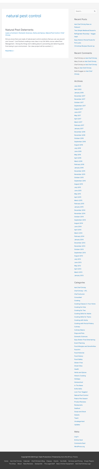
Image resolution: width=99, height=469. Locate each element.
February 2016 (79, 164)
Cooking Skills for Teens (82, 317)
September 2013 (80, 253)
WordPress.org (79, 446)
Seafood (77, 408)
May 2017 (77, 115)
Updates (77, 425)
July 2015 (77, 187)
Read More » (9, 51)
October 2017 (79, 102)
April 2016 (77, 158)
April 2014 (77, 230)
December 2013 (79, 243)
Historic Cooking (80, 376)
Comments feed (79, 443)
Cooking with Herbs (81, 320)
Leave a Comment (11, 33)
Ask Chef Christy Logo (83, 464)
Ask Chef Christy (91, 58)
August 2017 (78, 109)
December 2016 (79, 132)
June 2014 (78, 226)
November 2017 (79, 99)
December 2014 (79, 210)
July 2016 (77, 148)
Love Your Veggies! (80, 392)
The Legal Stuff (49, 464)
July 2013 (77, 259)
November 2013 (79, 246)
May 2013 (77, 266)
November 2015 (79, 174)
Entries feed (78, 440)
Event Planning (79, 343)
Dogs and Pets (79, 333)
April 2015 (77, 197)
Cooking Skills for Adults (82, 314)
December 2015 (79, 171)
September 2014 (80, 220)
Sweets (76, 415)
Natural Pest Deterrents (19, 29)
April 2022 (77, 89)
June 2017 (77, 112)
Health (76, 369)
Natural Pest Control (53, 33)
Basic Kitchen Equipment (65, 464)
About (19, 464)
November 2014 (79, 213)
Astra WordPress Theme (69, 457)
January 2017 (78, 128)
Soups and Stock (80, 412)
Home (6, 461)
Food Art (77, 349)
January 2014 (79, 239)
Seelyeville (38, 464)
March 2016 (78, 161)
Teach (76, 418)
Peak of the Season (81, 398)
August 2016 (78, 145)
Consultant (78, 297)
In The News (78, 385)
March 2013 (78, 272)
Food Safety (78, 359)
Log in (76, 437)
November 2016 (79, 135)
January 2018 (78, 93)
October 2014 (79, 217)
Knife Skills (78, 389)
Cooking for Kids (80, 307)
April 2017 (77, 119)
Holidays (77, 379)
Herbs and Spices (39, 33)
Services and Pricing (75, 461)
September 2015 (80, 181)
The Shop (12, 464)
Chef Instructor (79, 294)
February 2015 (79, 204)
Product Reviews (80, 402)
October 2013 (79, 249)
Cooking (77, 300)
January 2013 (79, 275)
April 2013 (77, 269)
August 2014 (78, 223)
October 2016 (79, 138)
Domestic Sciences (25, 33)
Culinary (77, 327)
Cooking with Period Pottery (84, 323)
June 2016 (77, 151)
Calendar (26, 461)
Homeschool (78, 382)
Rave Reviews (28, 464)
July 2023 (77, 86)
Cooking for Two (80, 310)
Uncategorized (79, 421)
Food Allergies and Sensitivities (85, 346)
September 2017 (80, 106)
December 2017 (79, 96)
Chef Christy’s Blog (38, 461)
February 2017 (79, 125)
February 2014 (79, 236)
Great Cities (78, 366)
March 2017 (78, 122)
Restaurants (78, 405)
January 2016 (78, 168)
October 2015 (79, 177)
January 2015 (78, 207)
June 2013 (78, 262)
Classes (49, 461)
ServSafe (63, 461)
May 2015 (77, 194)
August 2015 (78, 184)
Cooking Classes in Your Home (85, 304)
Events (56, 461)
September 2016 (80, 141)
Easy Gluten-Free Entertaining (84, 340)
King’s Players (89, 461)
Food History (78, 356)
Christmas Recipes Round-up (84, 46)
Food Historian (79, 353)
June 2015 (77, 190)
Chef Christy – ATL (80, 291)
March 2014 (78, 233)
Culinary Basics (79, 330)
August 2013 (78, 256)
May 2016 (77, 155)
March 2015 (78, 200)
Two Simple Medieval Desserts (85, 30)
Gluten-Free (78, 363)
